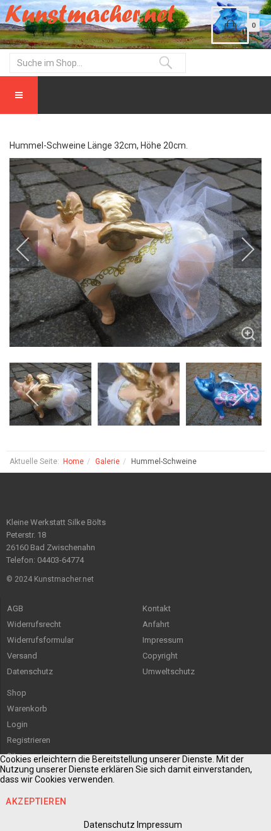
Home (73, 461)
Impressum (162, 640)
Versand (22, 655)
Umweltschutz (168, 671)
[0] (230, 25)
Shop (16, 693)
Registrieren (28, 740)
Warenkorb (27, 708)
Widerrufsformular (40, 640)
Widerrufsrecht (34, 624)
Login (17, 724)
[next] (239, 249)
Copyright (160, 655)
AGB (15, 608)
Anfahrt (156, 624)
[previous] (31, 249)
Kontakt (156, 608)
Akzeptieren (36, 801)
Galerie (107, 461)
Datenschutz (30, 671)
